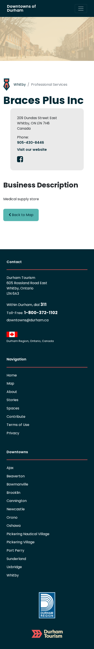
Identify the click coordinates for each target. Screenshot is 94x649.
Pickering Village (21, 542)
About (12, 391)
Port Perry (15, 550)
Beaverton (16, 476)
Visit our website (32, 149)
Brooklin (13, 492)
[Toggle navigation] (81, 8)
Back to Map (22, 214)
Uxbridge (14, 566)
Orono (12, 517)
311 (27, 304)
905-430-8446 (30, 142)
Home (12, 375)
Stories (12, 399)
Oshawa (14, 525)
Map (10, 383)
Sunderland (16, 558)
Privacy (13, 433)
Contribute (16, 416)
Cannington (17, 500)
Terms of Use (18, 424)
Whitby (20, 84)
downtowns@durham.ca (28, 320)
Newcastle (16, 509)
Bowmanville (17, 484)
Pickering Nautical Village (28, 533)
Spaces (13, 408)
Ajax (10, 467)
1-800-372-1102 (32, 313)
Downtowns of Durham (21, 8)
